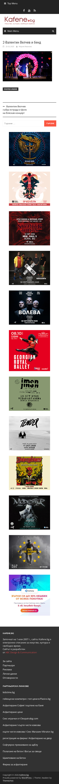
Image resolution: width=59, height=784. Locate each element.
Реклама (7, 669)
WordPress (27, 777)
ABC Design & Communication (21, 652)
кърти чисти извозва (29, 725)
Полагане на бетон (13, 751)
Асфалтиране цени (13, 711)
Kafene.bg (24, 775)
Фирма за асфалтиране (15, 764)
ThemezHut (8, 780)
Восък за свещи (33, 751)
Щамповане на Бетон (14, 757)
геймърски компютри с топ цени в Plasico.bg (26, 698)
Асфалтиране (10, 725)
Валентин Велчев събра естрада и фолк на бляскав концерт (15, 109)
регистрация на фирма (15, 738)
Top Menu (12, 3)
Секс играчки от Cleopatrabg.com (20, 718)
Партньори (9, 665)
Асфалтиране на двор (40, 738)
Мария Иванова (25, 46)
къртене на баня (34, 705)
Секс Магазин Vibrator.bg (40, 731)
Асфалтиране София (13, 705)
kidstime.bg (9, 692)
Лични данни (10, 673)
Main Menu (13, 31)
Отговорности (10, 677)
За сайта (7, 661)
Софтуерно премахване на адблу (20, 744)
